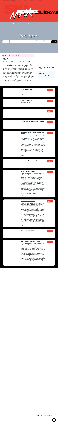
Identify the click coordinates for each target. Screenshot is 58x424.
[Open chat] (54, 420)
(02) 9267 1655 (44, 12)
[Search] (54, 41)
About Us (36, 11)
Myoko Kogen (14, 23)
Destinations (21, 11)
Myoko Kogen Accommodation (24, 23)
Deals (29, 11)
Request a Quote (51, 11)
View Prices (50, 90)
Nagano (8, 23)
